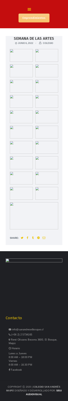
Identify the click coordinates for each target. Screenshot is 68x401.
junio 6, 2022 (25, 43)
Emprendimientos (34, 18)
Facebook (16, 369)
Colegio (47, 43)
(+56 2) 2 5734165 (21, 334)
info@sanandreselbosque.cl (28, 329)
